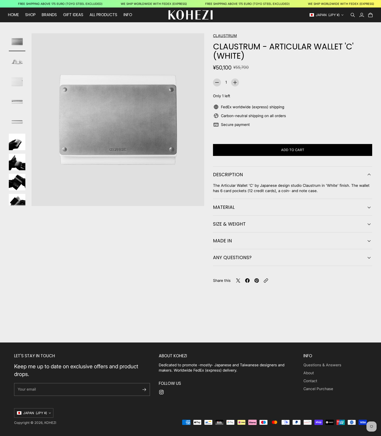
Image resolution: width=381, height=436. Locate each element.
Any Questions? (232, 257)
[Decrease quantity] (217, 82)
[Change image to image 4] (17, 102)
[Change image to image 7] (17, 162)
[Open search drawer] (352, 15)
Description (228, 174)
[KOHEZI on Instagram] (161, 392)
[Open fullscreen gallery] (196, 197)
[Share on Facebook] (247, 280)
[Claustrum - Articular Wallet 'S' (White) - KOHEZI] (118, 119)
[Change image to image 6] (17, 142)
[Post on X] (238, 280)
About (308, 373)
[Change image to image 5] (17, 122)
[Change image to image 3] (17, 81)
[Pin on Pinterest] (257, 280)
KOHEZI (50, 423)
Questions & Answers (322, 365)
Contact (310, 381)
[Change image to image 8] (17, 182)
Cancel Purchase (318, 389)
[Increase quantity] (235, 82)
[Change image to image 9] (17, 202)
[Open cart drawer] (370, 15)
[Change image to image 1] (17, 41)
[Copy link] (266, 280)
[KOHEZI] (190, 15)
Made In (222, 241)
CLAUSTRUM (225, 36)
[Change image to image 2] (17, 61)
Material (224, 207)
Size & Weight (229, 224)
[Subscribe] (144, 389)
